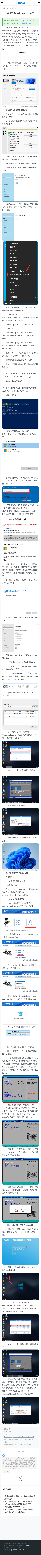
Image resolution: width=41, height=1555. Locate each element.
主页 (6, 8)
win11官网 (6, 1471)
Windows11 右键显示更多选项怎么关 (19, 1501)
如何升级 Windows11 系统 (15, 1507)
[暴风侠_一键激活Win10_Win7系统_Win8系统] (20, 2)
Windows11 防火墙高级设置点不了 (18, 1504)
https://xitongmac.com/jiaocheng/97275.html (19, 1437)
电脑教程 (13, 8)
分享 (20, 1480)
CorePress (26, 1545)
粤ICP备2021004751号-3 (15, 1550)
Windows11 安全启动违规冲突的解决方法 (20, 1509)
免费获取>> (26, 23)
